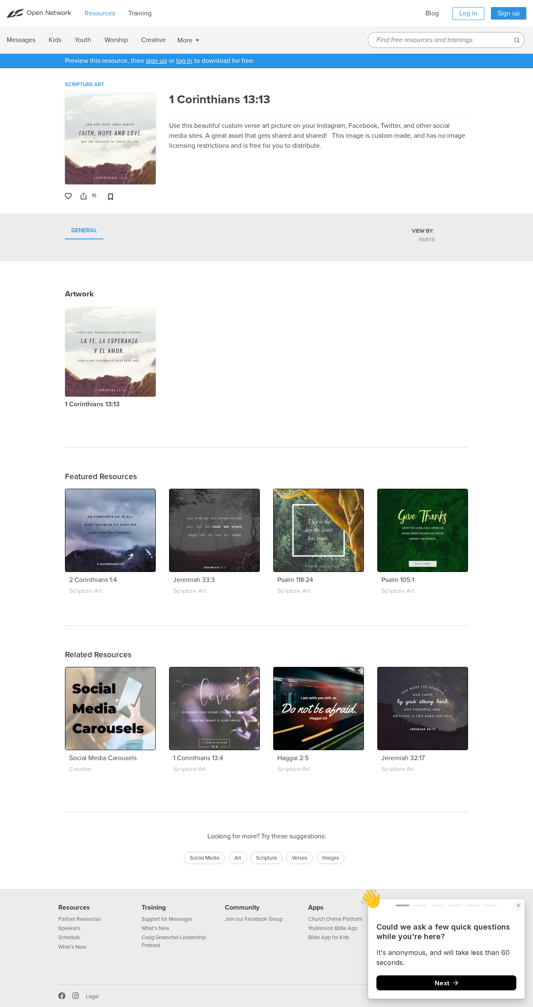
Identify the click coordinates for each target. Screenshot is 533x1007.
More (184, 40)
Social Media (204, 858)
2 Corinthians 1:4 (93, 580)
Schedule (69, 937)
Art (237, 858)
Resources (74, 907)
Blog (432, 13)
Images (330, 858)
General (84, 231)
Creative (80, 769)
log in (184, 61)
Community (242, 907)
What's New (72, 947)
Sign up (509, 13)
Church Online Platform (335, 919)
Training (154, 907)
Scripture (266, 858)
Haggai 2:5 (293, 758)
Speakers (69, 928)
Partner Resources (79, 919)
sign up (156, 61)
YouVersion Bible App (332, 928)
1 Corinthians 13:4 (198, 758)
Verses (299, 858)
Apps (316, 907)
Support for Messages (167, 919)
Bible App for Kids (328, 937)
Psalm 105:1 (397, 580)
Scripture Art (84, 84)
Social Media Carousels (103, 758)
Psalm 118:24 (295, 580)
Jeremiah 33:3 (194, 580)
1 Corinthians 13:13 (92, 404)
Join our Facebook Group (254, 919)
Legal (92, 996)
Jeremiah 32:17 (403, 758)
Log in (468, 13)
